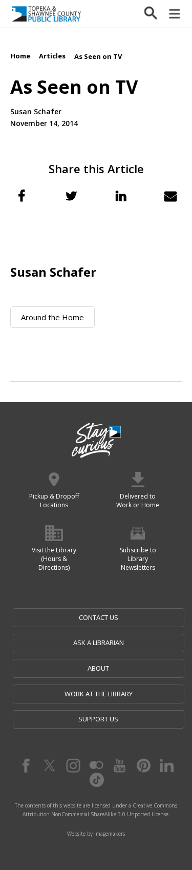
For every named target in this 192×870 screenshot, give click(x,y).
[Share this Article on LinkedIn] (121, 195)
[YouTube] (120, 765)
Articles (52, 55)
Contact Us (98, 617)
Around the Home (52, 317)
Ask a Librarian (98, 642)
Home (20, 55)
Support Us (98, 718)
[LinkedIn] (167, 765)
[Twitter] (49, 765)
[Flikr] (96, 765)
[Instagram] (73, 765)
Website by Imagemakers (96, 833)
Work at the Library (99, 693)
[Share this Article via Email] (170, 195)
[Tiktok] (96, 780)
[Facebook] (25, 765)
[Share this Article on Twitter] (71, 195)
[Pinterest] (143, 765)
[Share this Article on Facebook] (21, 195)
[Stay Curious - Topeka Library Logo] (96, 441)
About (98, 668)
